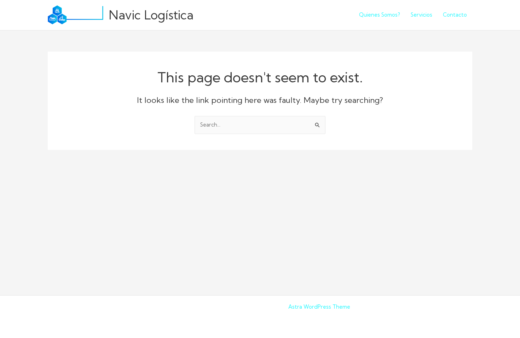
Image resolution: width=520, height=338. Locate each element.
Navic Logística (151, 15)
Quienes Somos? (379, 14)
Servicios (421, 14)
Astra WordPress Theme (319, 306)
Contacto (455, 14)
